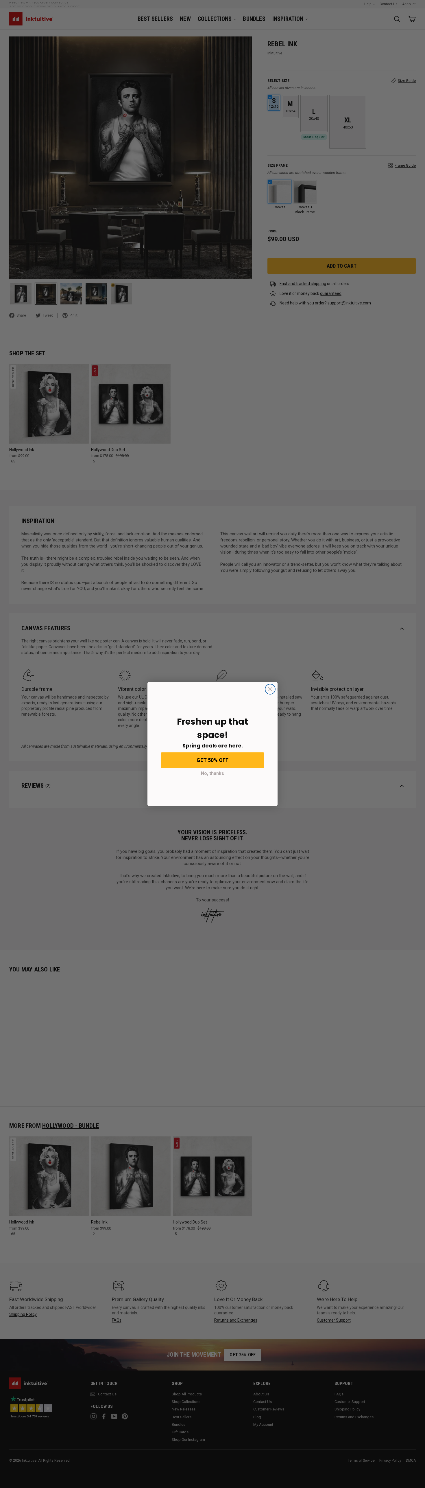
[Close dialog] (270, 689)
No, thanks (212, 773)
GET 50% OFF (212, 760)
